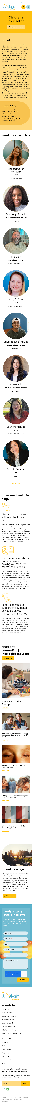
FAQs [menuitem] (3, 1063)
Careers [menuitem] (27, 2)
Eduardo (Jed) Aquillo (16, 341)
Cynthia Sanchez (16, 469)
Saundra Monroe (16, 426)
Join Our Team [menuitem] (6, 1056)
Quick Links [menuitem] (6, 1038)
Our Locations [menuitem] (6, 1049)
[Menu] (23, 7)
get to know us (9, 896)
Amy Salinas (16, 299)
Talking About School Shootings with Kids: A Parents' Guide (15, 797)
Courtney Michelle (16, 214)
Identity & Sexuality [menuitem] (8, 1023)
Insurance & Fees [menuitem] (7, 1060)
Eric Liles (16, 256)
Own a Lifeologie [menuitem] (18, 2)
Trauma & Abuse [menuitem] (7, 1013)
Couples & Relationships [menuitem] (10, 1027)
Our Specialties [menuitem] (8, 1005)
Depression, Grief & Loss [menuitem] (9, 1020)
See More (15, 483)
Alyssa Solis (16, 384)
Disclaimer (5, 1102)
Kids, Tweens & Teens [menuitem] (9, 1030)
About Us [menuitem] (5, 1042)
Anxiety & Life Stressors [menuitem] (9, 1016)
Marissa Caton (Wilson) (16, 170)
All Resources (8, 658)
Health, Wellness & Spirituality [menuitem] (11, 1033)
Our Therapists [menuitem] (6, 1046)
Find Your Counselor (16, 27)
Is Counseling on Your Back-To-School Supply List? (14, 827)
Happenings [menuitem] (6, 1053)
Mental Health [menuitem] (6, 1009)
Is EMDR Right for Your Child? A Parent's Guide (13, 766)
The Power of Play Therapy (12, 703)
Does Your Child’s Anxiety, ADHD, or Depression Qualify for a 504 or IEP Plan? (15, 735)
